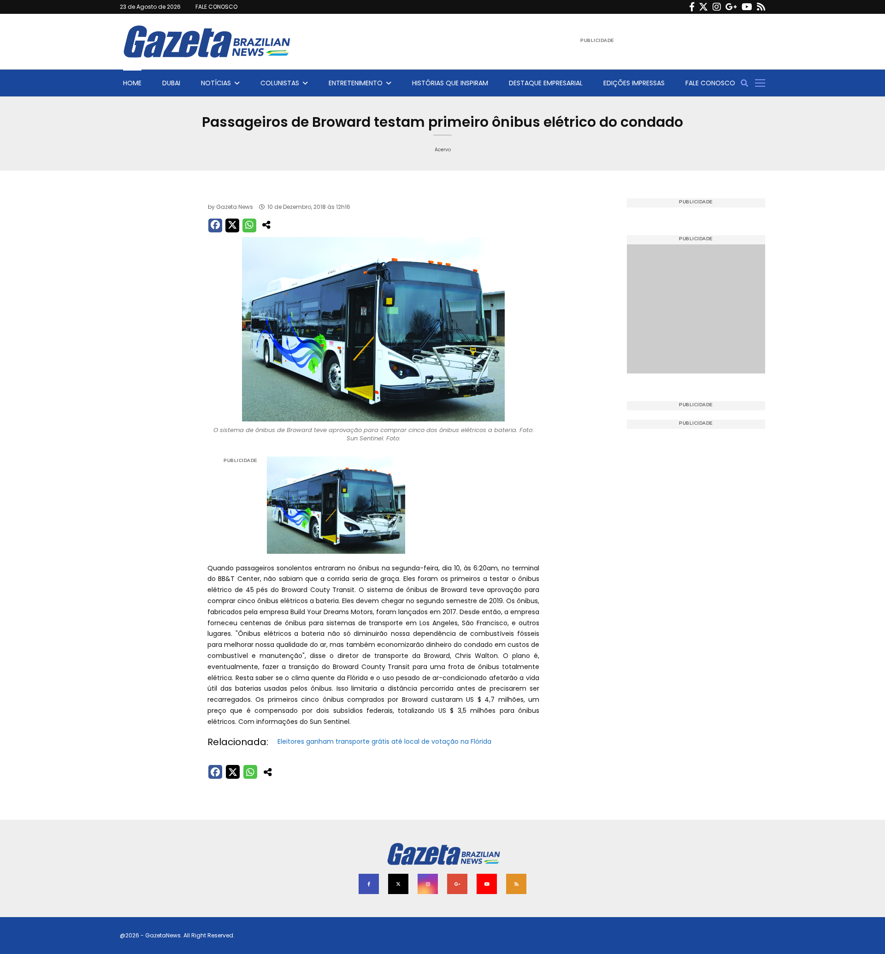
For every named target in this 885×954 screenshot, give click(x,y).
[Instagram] (717, 7)
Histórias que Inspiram (450, 83)
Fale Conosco (710, 83)
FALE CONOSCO (216, 7)
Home (132, 83)
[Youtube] (747, 7)
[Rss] (761, 7)
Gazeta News (234, 207)
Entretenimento (356, 83)
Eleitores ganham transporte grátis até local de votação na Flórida (384, 741)
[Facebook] (692, 7)
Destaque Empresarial (546, 83)
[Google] (731, 7)
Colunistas (279, 83)
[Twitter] (703, 7)
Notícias (216, 83)
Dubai (171, 83)
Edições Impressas (634, 83)
